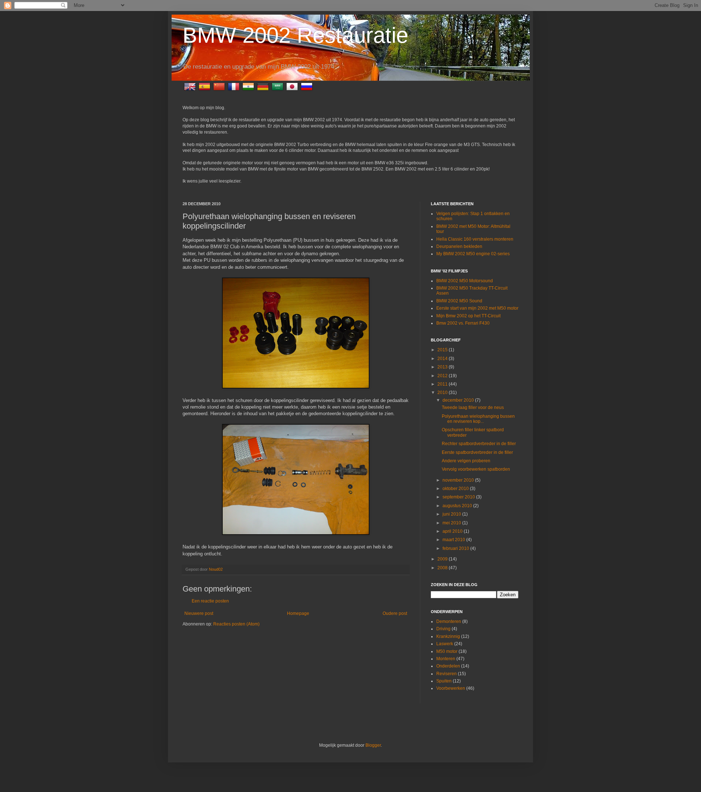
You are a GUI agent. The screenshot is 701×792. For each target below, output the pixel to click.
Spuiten (444, 681)
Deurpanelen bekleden (459, 246)
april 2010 (453, 531)
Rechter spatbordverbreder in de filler (479, 443)
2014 (443, 358)
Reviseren (446, 673)
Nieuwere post (198, 613)
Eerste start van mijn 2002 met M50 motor (477, 308)
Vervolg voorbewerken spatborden (476, 469)
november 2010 (459, 480)
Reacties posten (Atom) (236, 624)
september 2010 (459, 497)
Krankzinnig (448, 636)
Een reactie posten (210, 601)
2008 (443, 567)
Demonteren (448, 621)
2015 (443, 349)
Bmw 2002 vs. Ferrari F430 (463, 323)
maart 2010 (454, 539)
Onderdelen (448, 666)
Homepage (298, 613)
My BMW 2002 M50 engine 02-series (473, 253)
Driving (443, 628)
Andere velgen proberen (466, 460)
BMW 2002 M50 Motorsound (464, 280)
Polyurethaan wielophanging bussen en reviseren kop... (478, 419)
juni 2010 (452, 514)
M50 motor (446, 651)
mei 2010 (452, 522)
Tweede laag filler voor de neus (473, 407)
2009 (443, 559)
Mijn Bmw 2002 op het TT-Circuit (468, 315)
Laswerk (444, 643)
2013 (443, 367)
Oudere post (395, 613)
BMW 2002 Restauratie (295, 35)
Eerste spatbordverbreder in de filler (477, 452)
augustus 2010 (458, 505)
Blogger (373, 745)
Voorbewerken (450, 688)
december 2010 (459, 400)
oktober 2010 (456, 488)
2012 (443, 375)
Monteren (445, 658)
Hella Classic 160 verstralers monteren (474, 239)
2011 (443, 384)
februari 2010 (456, 548)
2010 (443, 392)
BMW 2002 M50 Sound (459, 300)
